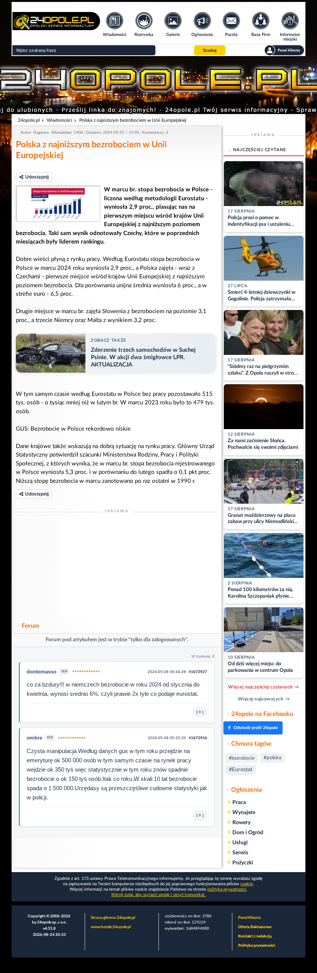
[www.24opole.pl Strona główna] (56, 27)
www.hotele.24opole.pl (111, 927)
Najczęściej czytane (259, 150)
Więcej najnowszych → (264, 699)
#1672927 (198, 672)
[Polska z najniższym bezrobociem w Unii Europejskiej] (58, 204)
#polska (272, 757)
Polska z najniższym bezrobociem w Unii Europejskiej (132, 120)
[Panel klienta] (284, 50)
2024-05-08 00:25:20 (167, 738)
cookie (246, 884)
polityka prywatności (226, 889)
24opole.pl (29, 120)
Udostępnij (37, 177)
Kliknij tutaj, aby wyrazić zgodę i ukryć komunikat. (158, 895)
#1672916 (198, 738)
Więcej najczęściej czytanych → (263, 687)
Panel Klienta (249, 918)
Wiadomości (59, 120)
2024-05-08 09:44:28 (167, 672)
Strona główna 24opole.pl (113, 918)
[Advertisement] (117, 568)
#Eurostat (240, 769)
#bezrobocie (241, 758)
